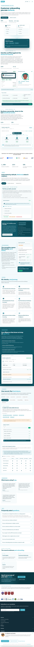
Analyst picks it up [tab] (18, 183)
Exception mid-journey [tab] (10, 183)
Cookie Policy (29, 644)
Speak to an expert (13, 17)
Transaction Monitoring (5, 622)
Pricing (2, 625)
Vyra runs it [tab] (3, 183)
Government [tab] (4, 402)
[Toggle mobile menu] (32, 2)
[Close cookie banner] (32, 633)
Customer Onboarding (4, 619)
